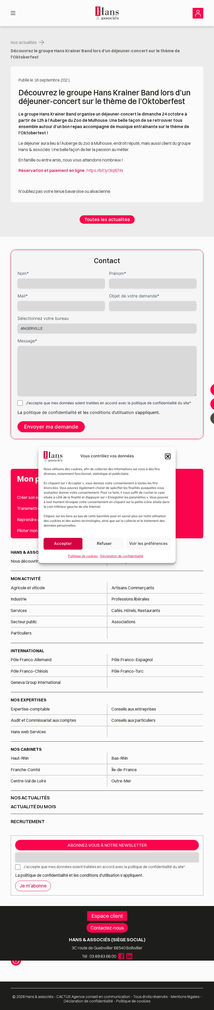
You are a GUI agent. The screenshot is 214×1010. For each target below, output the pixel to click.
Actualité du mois (33, 807)
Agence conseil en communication (93, 996)
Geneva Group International (36, 682)
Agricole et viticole (28, 587)
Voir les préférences (148, 543)
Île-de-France (124, 769)
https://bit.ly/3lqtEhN (105, 170)
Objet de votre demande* (134, 295)
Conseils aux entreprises (133, 709)
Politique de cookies (83, 556)
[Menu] (13, 13)
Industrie (19, 599)
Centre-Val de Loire (28, 780)
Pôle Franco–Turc (127, 671)
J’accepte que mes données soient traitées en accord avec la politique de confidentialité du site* (108, 403)
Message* (27, 340)
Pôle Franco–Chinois (29, 671)
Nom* (23, 273)
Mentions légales (185, 996)
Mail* (22, 295)
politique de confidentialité (49, 412)
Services (19, 610)
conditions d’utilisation (112, 412)
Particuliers (21, 633)
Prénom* (117, 273)
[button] (167, 456)
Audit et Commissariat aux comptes (43, 720)
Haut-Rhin (20, 758)
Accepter (63, 543)
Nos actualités (24, 42)
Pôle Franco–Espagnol (132, 659)
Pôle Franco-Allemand (31, 659)
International (27, 650)
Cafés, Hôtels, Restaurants (135, 610)
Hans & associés (30, 552)
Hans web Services (28, 731)
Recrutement (28, 821)
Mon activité (26, 578)
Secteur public (24, 621)
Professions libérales (130, 599)
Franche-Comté (25, 769)
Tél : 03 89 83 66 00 (99, 956)
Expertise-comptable (30, 709)
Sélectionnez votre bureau (43, 318)
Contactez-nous (107, 928)
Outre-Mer (121, 780)
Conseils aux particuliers (133, 720)
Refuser (104, 543)
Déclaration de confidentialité (121, 556)
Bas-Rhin (119, 758)
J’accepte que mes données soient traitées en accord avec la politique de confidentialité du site (104, 866)
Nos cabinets (26, 749)
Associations (123, 621)
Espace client (107, 916)
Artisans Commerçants (132, 587)
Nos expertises (28, 699)
